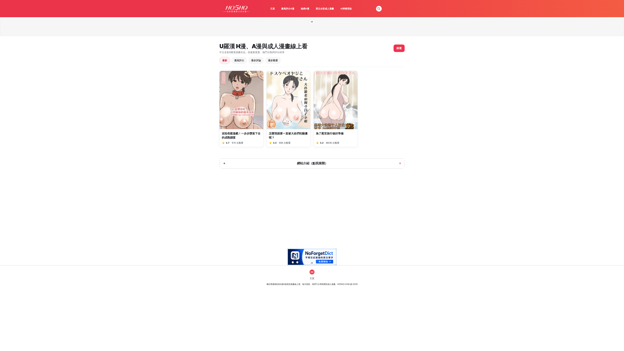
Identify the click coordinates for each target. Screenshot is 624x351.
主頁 (272, 8)
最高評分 (239, 60)
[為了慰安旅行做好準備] (336, 100)
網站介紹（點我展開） (312, 163)
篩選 (399, 48)
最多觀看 (273, 60)
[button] (379, 9)
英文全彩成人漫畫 (325, 8)
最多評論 (256, 60)
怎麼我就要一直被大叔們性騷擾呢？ (288, 135)
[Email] (312, 272)
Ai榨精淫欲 (346, 8)
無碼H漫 (305, 8)
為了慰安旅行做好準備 (330, 133)
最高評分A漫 (287, 8)
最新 (224, 60)
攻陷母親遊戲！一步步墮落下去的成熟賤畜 (241, 135)
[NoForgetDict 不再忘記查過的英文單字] (312, 257)
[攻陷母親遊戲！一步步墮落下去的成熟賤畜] (241, 100)
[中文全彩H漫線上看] (236, 8)
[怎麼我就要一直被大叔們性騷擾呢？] (289, 100)
